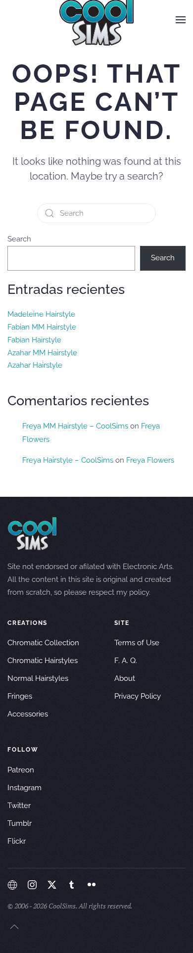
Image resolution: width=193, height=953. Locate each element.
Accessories (27, 714)
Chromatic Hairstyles (42, 660)
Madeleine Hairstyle (41, 314)
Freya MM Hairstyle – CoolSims (75, 426)
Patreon (20, 769)
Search (19, 239)
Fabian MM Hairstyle (41, 327)
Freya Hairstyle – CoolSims (67, 460)
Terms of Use (136, 642)
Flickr (16, 841)
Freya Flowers (150, 460)
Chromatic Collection (43, 642)
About (124, 678)
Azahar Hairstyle (34, 365)
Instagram (24, 787)
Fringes (19, 696)
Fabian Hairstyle (34, 339)
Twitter (19, 805)
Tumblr (19, 823)
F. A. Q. (125, 660)
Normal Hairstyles (37, 678)
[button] (181, 20)
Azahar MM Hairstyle (42, 352)
